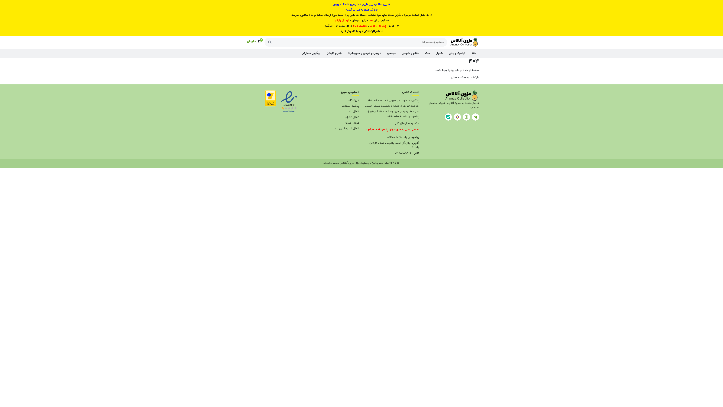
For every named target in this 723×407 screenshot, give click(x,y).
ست (427, 53)
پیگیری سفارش (311, 53)
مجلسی (391, 53)
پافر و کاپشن (334, 53)
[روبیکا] (457, 117)
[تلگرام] (475, 117)
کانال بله (354, 111)
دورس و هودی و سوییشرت (364, 53)
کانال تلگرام (352, 117)
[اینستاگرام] (466, 117)
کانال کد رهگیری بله (347, 128)
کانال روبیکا (352, 123)
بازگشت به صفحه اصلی (465, 77)
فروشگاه (354, 100)
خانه (473, 53)
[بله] (448, 117)
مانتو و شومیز (410, 53)
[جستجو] (270, 42)
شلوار (439, 53)
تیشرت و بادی (457, 53)
